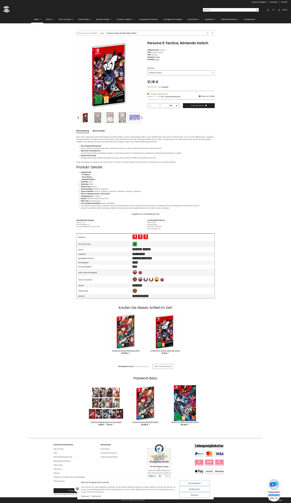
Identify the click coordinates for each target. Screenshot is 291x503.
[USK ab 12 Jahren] (135, 244)
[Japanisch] (140, 272)
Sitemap (57, 473)
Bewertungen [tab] (99, 130)
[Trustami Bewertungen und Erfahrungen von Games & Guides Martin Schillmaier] (159, 460)
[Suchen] (257, 10)
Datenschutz (96, 496)
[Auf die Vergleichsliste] (132, 45)
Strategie (146, 249)
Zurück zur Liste (83, 33)
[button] (268, 10)
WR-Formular (59, 449)
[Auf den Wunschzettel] (138, 45)
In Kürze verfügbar (259, 2)
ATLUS (135, 262)
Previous (78, 117)
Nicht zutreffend (138, 254)
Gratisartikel (104, 449)
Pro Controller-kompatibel (142, 258)
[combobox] (181, 72)
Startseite (274, 2)
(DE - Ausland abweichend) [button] (170, 96)
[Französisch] (145, 279)
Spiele (157, 57)
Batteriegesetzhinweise (62, 461)
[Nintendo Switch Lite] (140, 237)
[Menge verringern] (149, 105)
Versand (165, 87)
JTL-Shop (279, 500)
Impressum (85, 496)
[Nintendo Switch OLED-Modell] (145, 237)
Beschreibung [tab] (82, 130)
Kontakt (284, 2)
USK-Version (137, 285)
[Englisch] (135, 272)
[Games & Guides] (6, 9)
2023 (134, 266)
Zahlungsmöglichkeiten (109, 457)
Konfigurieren (194, 489)
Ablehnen (194, 495)
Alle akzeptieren (194, 483)
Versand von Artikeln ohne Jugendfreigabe (69, 477)
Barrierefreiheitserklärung (63, 457)
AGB (55, 453)
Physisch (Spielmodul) (140, 296)
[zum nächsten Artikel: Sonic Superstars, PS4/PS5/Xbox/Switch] (212, 33)
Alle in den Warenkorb (163, 366)
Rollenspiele (137, 249)
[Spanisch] (156, 279)
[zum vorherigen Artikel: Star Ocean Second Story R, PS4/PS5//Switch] (207, 33)
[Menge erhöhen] (176, 105)
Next (142, 117)
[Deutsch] (135, 279)
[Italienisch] (151, 279)
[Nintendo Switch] (135, 237)
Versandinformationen (108, 453)
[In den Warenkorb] (78, 40)
